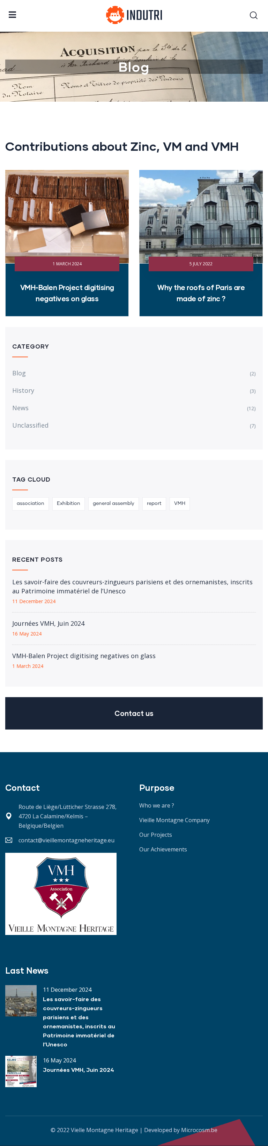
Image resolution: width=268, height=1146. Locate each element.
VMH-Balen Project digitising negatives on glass (84, 656)
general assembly (113, 503)
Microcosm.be (199, 1130)
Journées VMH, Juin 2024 (48, 623)
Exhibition (68, 503)
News (20, 408)
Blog (19, 373)
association (30, 503)
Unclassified (30, 425)
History (23, 390)
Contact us (134, 713)
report (154, 503)
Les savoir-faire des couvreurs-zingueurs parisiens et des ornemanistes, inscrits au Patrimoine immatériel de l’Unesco (132, 586)
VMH (179, 503)
